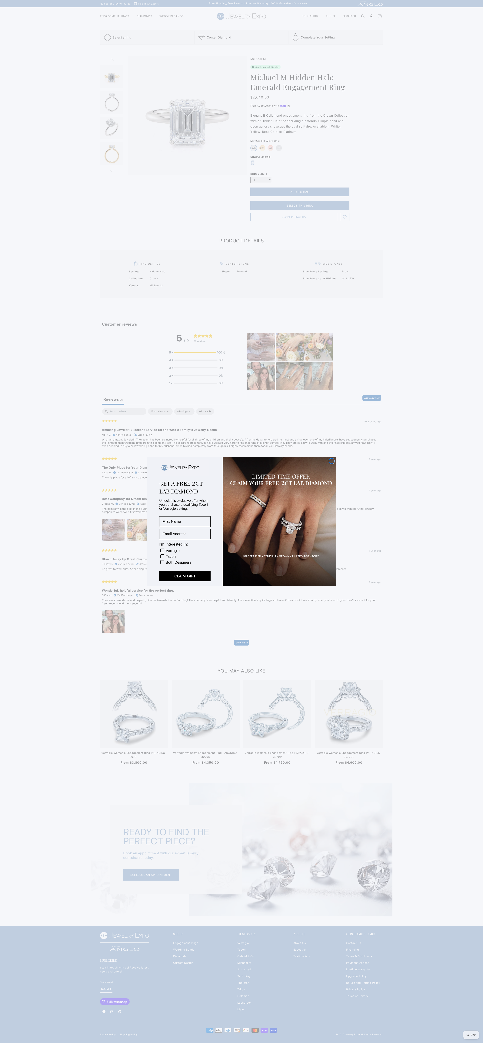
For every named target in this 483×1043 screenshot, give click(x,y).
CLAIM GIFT (185, 576)
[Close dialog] (331, 461)
